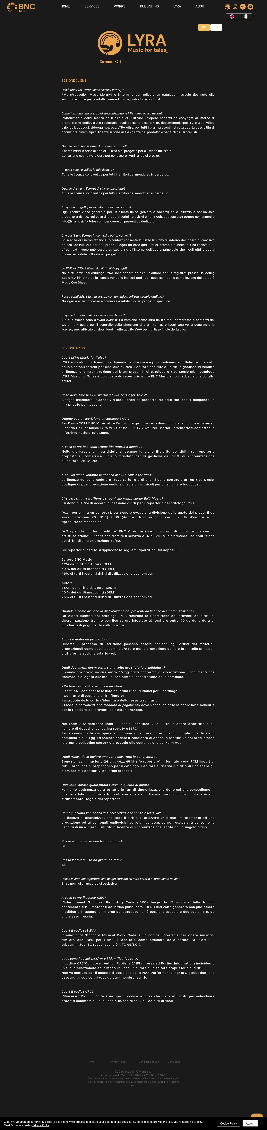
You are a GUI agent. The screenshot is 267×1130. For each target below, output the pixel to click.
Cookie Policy (228, 1123)
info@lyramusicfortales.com (83, 221)
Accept (250, 1123)
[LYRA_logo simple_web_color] (227, 7)
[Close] (262, 1123)
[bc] (243, 7)
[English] (232, 16)
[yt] (250, 7)
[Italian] (246, 16)
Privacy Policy (40, 1125)
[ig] (235, 7)
